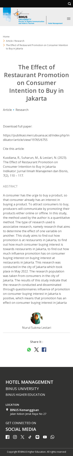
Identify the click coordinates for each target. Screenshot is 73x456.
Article (7, 109)
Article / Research (15, 40)
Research (22, 109)
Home (6, 36)
